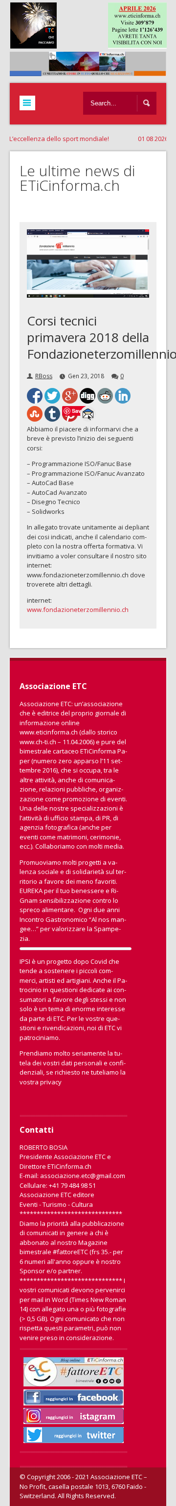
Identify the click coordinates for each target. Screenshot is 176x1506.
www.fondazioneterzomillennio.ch (78, 609)
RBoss (43, 376)
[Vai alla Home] (93, 71)
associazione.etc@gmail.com (82, 1175)
